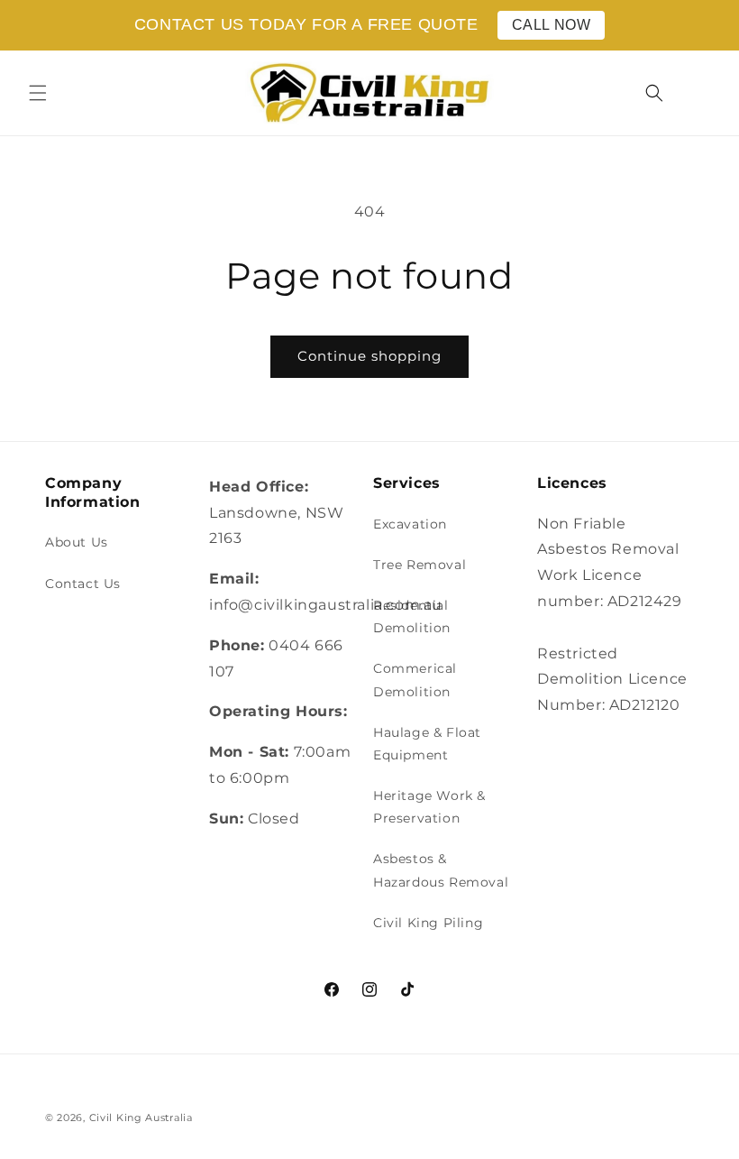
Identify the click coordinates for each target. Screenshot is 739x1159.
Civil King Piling (428, 923)
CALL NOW (551, 24)
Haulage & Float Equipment (427, 743)
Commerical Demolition (415, 679)
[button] (38, 93)
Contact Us (83, 583)
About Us (76, 542)
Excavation (410, 524)
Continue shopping (369, 355)
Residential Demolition (412, 616)
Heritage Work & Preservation (429, 806)
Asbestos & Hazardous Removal (440, 870)
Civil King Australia (141, 1117)
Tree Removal (419, 565)
